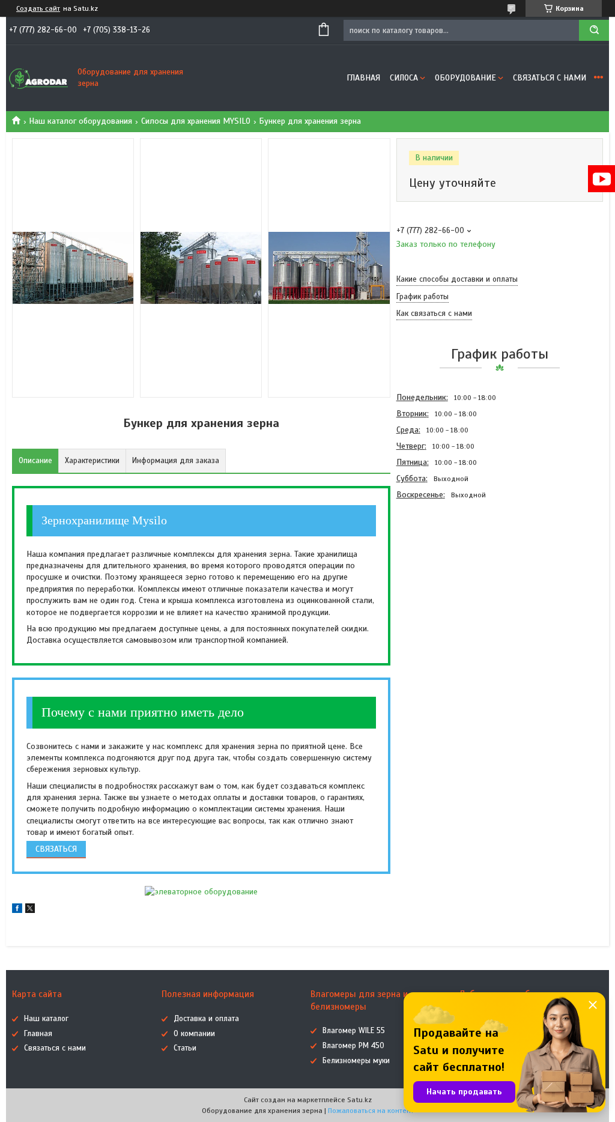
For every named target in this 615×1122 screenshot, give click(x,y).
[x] (30, 910)
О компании (194, 1034)
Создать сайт (38, 8)
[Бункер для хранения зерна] (439, 568)
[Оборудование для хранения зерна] (39, 78)
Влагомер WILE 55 (354, 1031)
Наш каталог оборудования (80, 121)
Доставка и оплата (206, 1018)
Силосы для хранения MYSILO (195, 121)
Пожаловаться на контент (371, 1110)
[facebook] (17, 910)
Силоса (404, 78)
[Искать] (594, 30)
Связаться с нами (549, 78)
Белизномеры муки (356, 1061)
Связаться (56, 849)
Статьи (185, 1048)
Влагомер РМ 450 (353, 1046)
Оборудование (465, 78)
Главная (363, 78)
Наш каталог (46, 1018)
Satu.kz (359, 1100)
